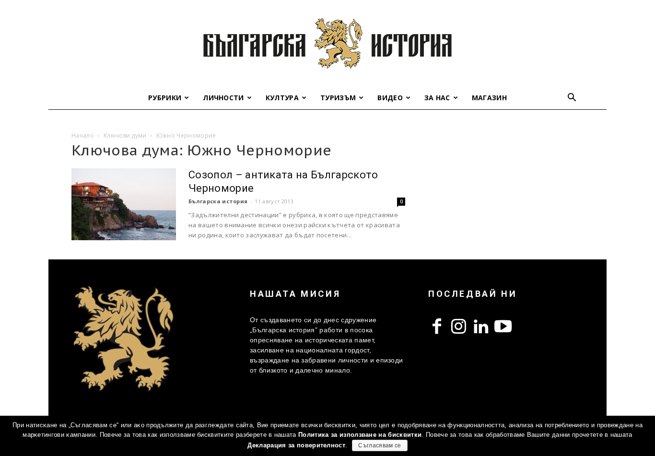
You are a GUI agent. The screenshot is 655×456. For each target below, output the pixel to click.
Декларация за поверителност (296, 445)
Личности (223, 97)
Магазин (489, 97)
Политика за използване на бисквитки (359, 434)
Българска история (217, 201)
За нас (437, 97)
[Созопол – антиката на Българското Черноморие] (123, 204)
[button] (572, 98)
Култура (282, 97)
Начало (82, 135)
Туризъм (338, 97)
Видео (390, 97)
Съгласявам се (379, 445)
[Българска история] (327, 43)
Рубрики (164, 97)
